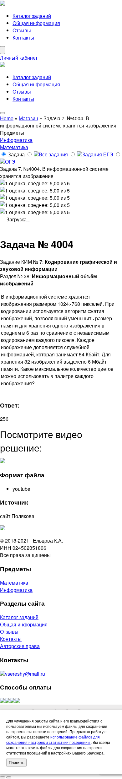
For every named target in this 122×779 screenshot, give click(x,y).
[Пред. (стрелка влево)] (2, 777)
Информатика (16, 139)
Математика (14, 147)
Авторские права (20, 646)
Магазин (28, 118)
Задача (16, 154)
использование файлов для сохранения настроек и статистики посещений (53, 739)
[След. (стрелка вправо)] (8, 777)
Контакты (23, 37)
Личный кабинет (19, 57)
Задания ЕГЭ (97, 154)
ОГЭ (10, 161)
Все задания (53, 154)
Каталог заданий (32, 15)
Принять (16, 762)
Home (6, 118)
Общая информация (36, 23)
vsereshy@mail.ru (25, 673)
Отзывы (22, 30)
